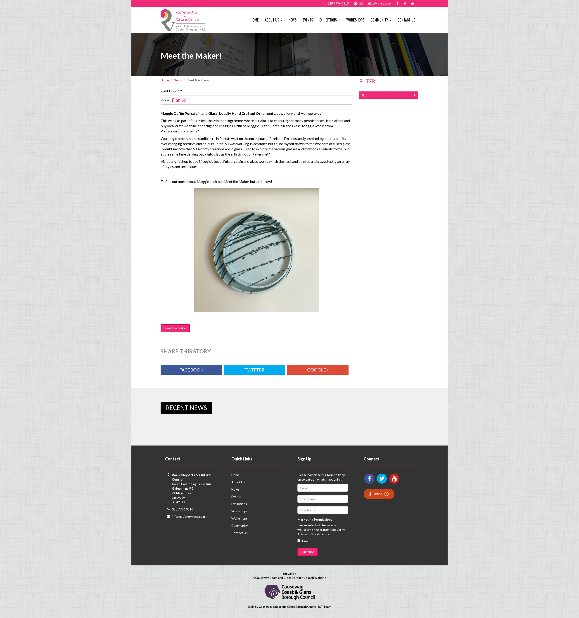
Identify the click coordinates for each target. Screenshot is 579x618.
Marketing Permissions (314, 519)
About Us (238, 482)
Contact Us (406, 20)
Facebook (191, 369)
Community (239, 525)
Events (308, 20)
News (293, 20)
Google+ (317, 369)
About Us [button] (272, 20)
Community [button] (380, 20)
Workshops (355, 20)
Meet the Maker (175, 328)
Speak (378, 494)
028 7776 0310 (182, 509)
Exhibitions (239, 504)
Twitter (254, 369)
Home (255, 20)
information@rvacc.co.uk (189, 516)
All (364, 95)
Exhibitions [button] (328, 20)
